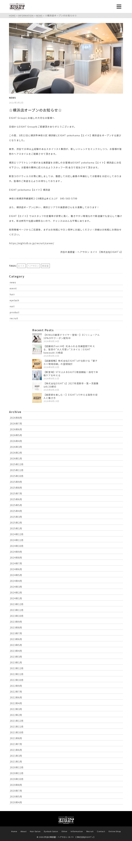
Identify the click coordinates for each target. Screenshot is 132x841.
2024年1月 (16, 598)
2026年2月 (16, 452)
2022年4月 (16, 703)
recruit (14, 318)
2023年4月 (16, 650)
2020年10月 (17, 779)
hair (12, 294)
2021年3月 (16, 755)
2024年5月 (16, 575)
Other (64, 831)
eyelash (14, 300)
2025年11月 (17, 470)
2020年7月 (16, 790)
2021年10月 (17, 732)
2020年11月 (17, 773)
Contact (101, 831)
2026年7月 (16, 423)
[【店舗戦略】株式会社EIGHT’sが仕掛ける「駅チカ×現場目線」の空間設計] (37, 364)
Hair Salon (35, 831)
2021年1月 (16, 761)
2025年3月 (16, 516)
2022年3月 (16, 709)
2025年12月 (17, 464)
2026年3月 (16, 446)
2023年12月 (17, 604)
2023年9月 (16, 621)
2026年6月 (16, 429)
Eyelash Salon (51, 831)
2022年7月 (16, 691)
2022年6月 (16, 697)
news (13, 282)
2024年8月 (16, 557)
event (13, 288)
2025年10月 (17, 476)
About (24, 831)
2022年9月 (16, 685)
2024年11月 (17, 540)
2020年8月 (16, 784)
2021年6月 (16, 749)
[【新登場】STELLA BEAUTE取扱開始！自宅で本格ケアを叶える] (37, 375)
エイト (21, 265)
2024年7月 (16, 563)
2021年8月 (16, 738)
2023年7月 (16, 633)
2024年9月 (16, 551)
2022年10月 (17, 680)
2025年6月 (16, 499)
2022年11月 (17, 674)
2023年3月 (16, 656)
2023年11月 (17, 610)
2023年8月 (16, 627)
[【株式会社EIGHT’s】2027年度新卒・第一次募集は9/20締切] (37, 386)
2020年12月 (17, 767)
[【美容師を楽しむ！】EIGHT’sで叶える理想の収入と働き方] (37, 398)
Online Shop (114, 831)
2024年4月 (16, 580)
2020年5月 (16, 796)
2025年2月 (16, 522)
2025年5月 (16, 505)
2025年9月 (16, 481)
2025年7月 (16, 493)
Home (14, 831)
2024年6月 (16, 569)
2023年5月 (16, 645)
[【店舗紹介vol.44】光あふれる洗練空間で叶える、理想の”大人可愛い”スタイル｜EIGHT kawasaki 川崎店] (37, 349)
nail (12, 306)
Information (77, 831)
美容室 (45, 265)
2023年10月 (17, 615)
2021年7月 (16, 744)
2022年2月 (16, 715)
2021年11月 (17, 726)
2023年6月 (16, 639)
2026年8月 (16, 417)
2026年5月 (16, 435)
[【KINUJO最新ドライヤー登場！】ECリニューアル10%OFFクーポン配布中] (37, 338)
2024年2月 (16, 592)
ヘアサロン (33, 265)
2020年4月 (16, 802)
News (12, 97)
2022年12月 (17, 668)
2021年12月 (17, 720)
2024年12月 (17, 534)
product (14, 312)
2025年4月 (16, 511)
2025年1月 (16, 528)
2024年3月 (16, 586)
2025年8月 (16, 487)
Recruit (90, 831)
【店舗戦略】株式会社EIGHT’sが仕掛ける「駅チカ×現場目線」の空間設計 (70, 362)
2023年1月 (16, 662)
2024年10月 (17, 545)
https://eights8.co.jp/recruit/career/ (31, 243)
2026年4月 (16, 441)
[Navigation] (119, 6)
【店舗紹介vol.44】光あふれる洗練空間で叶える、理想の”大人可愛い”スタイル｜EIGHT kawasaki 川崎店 (69, 349)
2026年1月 (16, 458)
